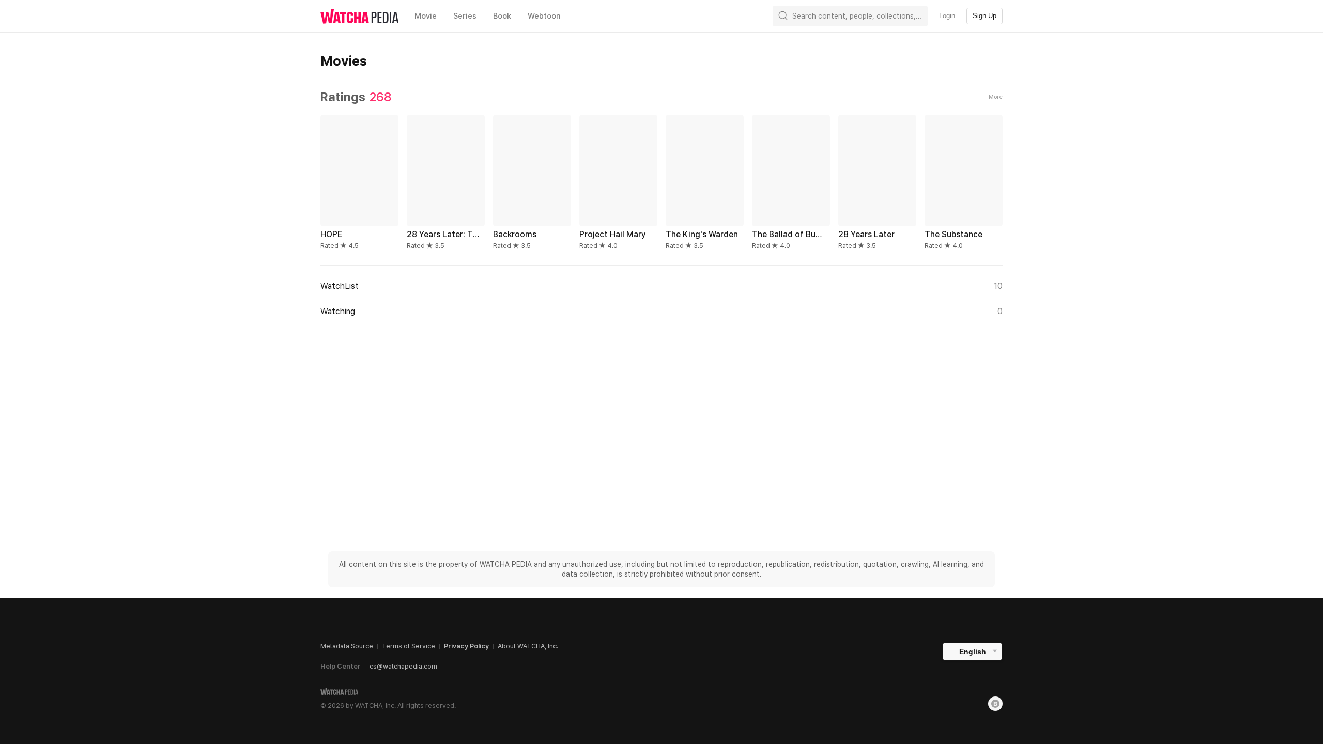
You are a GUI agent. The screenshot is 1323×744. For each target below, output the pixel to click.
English (972, 651)
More (996, 97)
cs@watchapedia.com (403, 666)
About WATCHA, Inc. (528, 646)
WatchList (661, 286)
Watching (661, 311)
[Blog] (995, 703)
